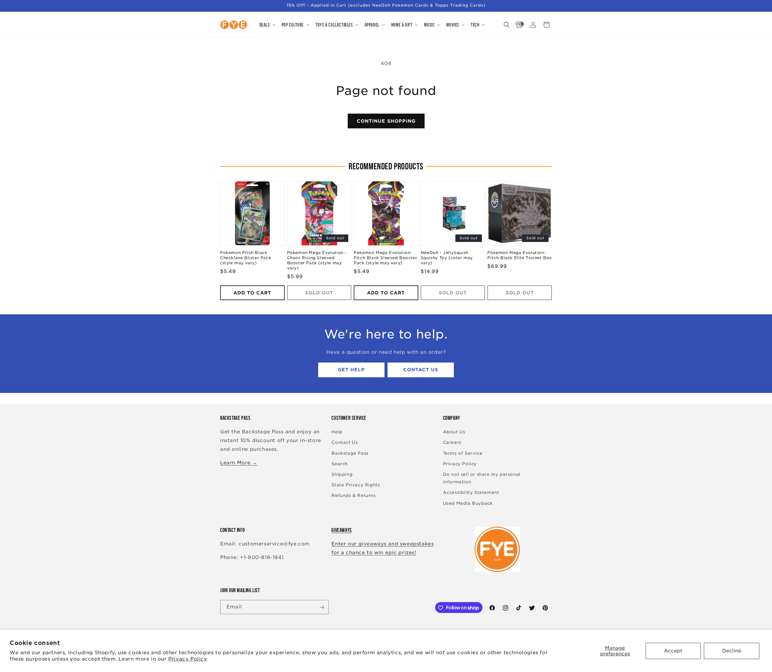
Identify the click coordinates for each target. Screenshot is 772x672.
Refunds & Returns (353, 495)
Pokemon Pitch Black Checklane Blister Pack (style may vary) (245, 258)
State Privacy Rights (355, 485)
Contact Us (420, 370)
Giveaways (341, 530)
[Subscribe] (321, 607)
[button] (267, 25)
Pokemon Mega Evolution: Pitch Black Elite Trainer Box (519, 255)
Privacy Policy (187, 659)
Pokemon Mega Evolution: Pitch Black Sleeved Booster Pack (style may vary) (385, 258)
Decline (731, 651)
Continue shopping (386, 121)
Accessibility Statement (471, 492)
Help (336, 432)
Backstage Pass (349, 453)
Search (339, 463)
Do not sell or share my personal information (481, 478)
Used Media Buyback (468, 503)
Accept (673, 651)
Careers (452, 442)
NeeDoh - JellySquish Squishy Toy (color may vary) (447, 258)
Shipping (342, 474)
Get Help (351, 370)
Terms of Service (462, 453)
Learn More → (238, 463)
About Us (454, 432)
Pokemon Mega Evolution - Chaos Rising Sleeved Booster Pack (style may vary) (317, 261)
